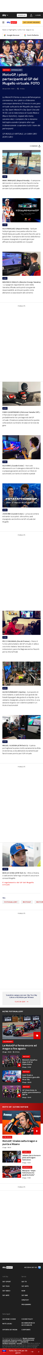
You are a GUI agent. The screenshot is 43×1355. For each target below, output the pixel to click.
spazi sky (25, 1300)
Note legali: (6, 1314)
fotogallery (10, 902)
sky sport (6, 1282)
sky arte (5, 1295)
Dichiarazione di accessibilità (28, 1324)
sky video (6, 1291)
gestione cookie (9, 1319)
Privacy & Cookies (16, 1340)
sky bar (25, 1295)
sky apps (25, 1286)
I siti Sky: (5, 1276)
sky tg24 (6, 1286)
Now (23, 1291)
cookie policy (27, 1319)
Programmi (26, 1304)
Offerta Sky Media (9, 1330)
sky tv (24, 1282)
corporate (26, 1330)
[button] (17, 1351)
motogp (27, 902)
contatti (19, 1343)
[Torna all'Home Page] (12, 22)
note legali (7, 1324)
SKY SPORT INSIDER (31, 22)
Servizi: (24, 1276)
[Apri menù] (3, 22)
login (38, 15)
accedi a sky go (30, 1267)
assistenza (11, 1343)
